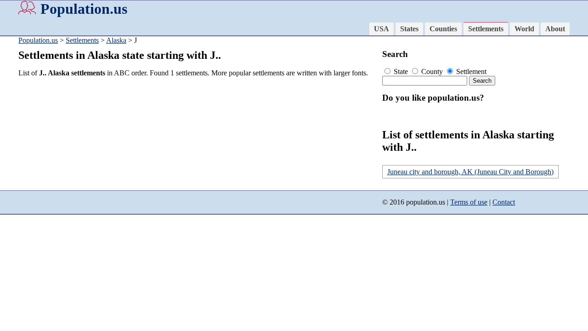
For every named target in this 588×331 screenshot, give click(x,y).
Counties (443, 29)
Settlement (470, 71)
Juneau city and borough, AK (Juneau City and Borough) (470, 172)
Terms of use (468, 202)
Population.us (83, 8)
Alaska (116, 40)
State (401, 71)
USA (381, 29)
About (555, 29)
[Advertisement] (197, 149)
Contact (503, 202)
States (409, 29)
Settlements (485, 29)
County (432, 71)
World (524, 29)
